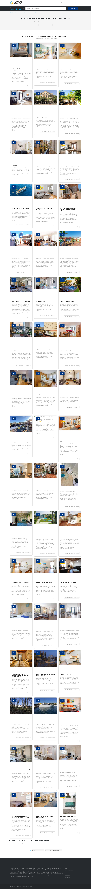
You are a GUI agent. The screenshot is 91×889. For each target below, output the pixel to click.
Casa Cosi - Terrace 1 (41, 347)
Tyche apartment (41, 301)
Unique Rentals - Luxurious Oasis (21, 301)
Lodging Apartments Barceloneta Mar (69, 441)
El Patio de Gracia (41, 488)
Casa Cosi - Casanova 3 (18, 535)
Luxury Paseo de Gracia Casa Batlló (44, 209)
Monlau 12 (62, 394)
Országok (48, 3)
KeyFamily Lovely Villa (66, 674)
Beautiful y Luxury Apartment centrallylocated (44, 770)
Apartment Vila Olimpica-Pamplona (43, 628)
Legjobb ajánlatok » (45, 25)
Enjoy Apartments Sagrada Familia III (19, 165)
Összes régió (67, 875)
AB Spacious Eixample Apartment (69, 164)
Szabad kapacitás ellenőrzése (23, 85)
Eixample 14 (15, 488)
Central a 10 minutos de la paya (20, 582)
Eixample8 (38, 67)
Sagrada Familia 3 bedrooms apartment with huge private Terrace (68, 209)
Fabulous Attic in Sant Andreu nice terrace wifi (44, 817)
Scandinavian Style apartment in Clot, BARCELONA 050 (21, 115)
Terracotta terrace (66, 67)
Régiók (60, 3)
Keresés (73, 8)
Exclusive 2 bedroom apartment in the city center (21, 68)
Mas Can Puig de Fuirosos (19, 722)
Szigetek (54, 3)
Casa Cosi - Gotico (41, 164)
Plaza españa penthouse (19, 440)
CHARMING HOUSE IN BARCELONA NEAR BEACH (68, 115)
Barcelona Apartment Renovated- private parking (69, 488)
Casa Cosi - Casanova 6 (66, 769)
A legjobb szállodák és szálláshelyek (72, 873)
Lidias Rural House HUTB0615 (68, 816)
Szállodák (73, 3)
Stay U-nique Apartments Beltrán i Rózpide (21, 770)
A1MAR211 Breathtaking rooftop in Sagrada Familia (45, 675)
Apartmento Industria (18, 628)
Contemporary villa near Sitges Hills (45, 536)
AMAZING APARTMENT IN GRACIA (68, 582)
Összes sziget (68, 877)
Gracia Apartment (41, 256)
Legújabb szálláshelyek (69, 870)
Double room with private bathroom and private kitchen (20, 817)
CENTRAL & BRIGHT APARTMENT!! (44, 582)
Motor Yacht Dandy (41, 722)
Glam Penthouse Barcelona (68, 256)
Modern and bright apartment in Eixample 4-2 (21, 395)
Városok (66, 3)
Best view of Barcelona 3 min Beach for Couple (20, 348)
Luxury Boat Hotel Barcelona (20, 208)
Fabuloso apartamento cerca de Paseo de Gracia (69, 348)
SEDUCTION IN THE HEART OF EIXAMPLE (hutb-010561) (67, 723)
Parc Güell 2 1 (39, 394)
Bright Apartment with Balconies (69, 628)
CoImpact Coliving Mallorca (44, 115)
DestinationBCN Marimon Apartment (67, 536)
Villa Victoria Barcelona (67, 301)
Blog (79, 3)
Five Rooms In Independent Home (21, 256)
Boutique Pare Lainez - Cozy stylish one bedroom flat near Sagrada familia (20, 675)
